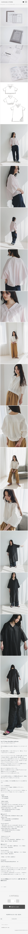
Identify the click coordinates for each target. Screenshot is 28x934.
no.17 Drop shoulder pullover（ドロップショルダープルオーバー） (16, 4)
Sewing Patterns (2, 4)
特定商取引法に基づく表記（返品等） (14, 914)
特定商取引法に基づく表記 (5, 927)
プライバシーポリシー (4, 924)
